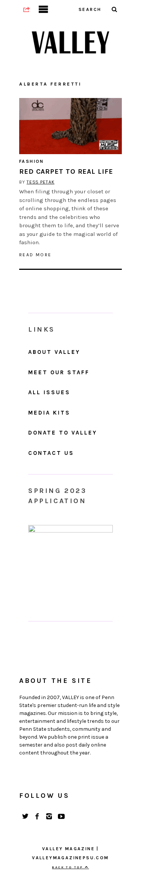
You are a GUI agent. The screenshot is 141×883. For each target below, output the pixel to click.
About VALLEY (54, 352)
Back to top (68, 867)
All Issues (49, 392)
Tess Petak (41, 182)
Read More (35, 255)
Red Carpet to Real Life (66, 171)
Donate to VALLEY (62, 432)
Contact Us (51, 453)
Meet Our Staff (58, 372)
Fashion (31, 161)
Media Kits (49, 412)
